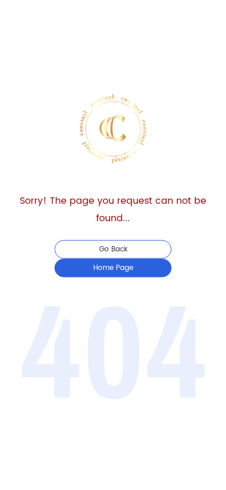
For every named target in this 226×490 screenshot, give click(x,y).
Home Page (113, 267)
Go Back (113, 249)
